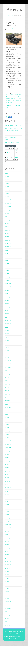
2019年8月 (7, 454)
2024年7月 (7, 257)
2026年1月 (7, 196)
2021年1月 (7, 397)
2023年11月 (8, 283)
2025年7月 (7, 216)
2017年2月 (7, 554)
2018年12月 (8, 481)
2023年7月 (7, 297)
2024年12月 (8, 240)
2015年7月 (7, 618)
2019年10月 (8, 447)
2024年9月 (7, 250)
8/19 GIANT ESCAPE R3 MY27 (12, 142)
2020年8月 (7, 414)
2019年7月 (7, 457)
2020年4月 (7, 427)
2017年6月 (7, 541)
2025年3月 (7, 230)
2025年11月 (8, 203)
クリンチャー (11, 96)
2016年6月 (7, 581)
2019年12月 (8, 441)
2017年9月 (7, 531)
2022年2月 (7, 354)
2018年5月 (7, 504)
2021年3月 (7, 390)
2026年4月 (7, 186)
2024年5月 (7, 263)
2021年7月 (7, 377)
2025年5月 (7, 223)
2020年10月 (8, 407)
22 (15, 157)
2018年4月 (7, 508)
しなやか (16, 94)
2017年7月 (7, 538)
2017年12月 (8, 521)
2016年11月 (8, 565)
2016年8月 (7, 575)
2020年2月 (7, 434)
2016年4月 (7, 588)
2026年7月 (7, 176)
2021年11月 (8, 364)
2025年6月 (7, 220)
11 (7, 155)
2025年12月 (8, 200)
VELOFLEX (8, 94)
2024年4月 (7, 267)
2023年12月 (8, 280)
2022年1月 (7, 357)
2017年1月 (7, 558)
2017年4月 (7, 548)
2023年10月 (8, 287)
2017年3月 (7, 551)
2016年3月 (7, 591)
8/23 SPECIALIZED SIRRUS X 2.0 (13, 125)
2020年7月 (7, 417)
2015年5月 (7, 625)
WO (12, 94)
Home (7, 15)
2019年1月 (7, 477)
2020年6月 (7, 421)
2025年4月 (7, 226)
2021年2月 (7, 394)
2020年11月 (8, 404)
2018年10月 (8, 487)
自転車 (17, 100)
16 (17, 155)
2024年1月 (7, 277)
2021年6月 (7, 380)
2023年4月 (7, 307)
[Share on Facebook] (10, 117)
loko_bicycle (13, 28)
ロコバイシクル (14, 98)
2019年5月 (7, 464)
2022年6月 (7, 340)
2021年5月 (7, 384)
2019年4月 (7, 467)
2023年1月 (7, 317)
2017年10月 (8, 528)
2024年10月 (8, 246)
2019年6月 (7, 461)
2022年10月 (8, 327)
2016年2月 (7, 595)
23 (17, 157)
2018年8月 (7, 494)
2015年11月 (8, 605)
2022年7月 (7, 337)
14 (13, 155)
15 (15, 155)
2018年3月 (7, 511)
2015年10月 (8, 608)
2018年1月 (7, 518)
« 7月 (6, 165)
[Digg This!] (11, 117)
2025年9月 (7, 210)
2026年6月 (7, 180)
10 (5, 155)
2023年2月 (7, 313)
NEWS (11, 15)
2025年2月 (7, 233)
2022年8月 (7, 334)
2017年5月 (7, 544)
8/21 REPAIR (8, 134)
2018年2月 (7, 514)
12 (9, 155)
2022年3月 (7, 350)
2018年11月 (8, 484)
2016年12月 (8, 561)
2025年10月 (8, 206)
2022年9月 (7, 330)
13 (11, 155)
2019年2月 (7, 474)
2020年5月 (7, 424)
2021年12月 (8, 360)
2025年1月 (7, 236)
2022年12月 (8, 320)
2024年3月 (7, 270)
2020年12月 (8, 400)
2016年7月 (7, 578)
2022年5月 (7, 344)
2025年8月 (7, 213)
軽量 (11, 102)
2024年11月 (8, 243)
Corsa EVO (17, 93)
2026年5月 (7, 183)
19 (9, 157)
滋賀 (14, 100)
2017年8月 (7, 534)
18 (7, 157)
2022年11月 (8, 324)
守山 (12, 100)
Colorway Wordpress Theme (11, 636)
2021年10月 (8, 367)
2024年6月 (7, 260)
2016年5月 (7, 585)
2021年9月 (7, 370)
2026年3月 (7, 190)
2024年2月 (7, 273)
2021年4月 (7, 387)
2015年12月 (8, 601)
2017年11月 (8, 524)
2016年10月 (8, 568)
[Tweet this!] (6, 117)
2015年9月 (7, 611)
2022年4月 (7, 347)
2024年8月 (7, 253)
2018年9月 (7, 491)
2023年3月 (7, 310)
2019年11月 (8, 444)
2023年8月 (7, 293)
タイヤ (17, 96)
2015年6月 (7, 621)
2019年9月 (7, 451)
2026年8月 (7, 173)
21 (13, 157)
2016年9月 (7, 571)
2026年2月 (7, 193)
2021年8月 (7, 374)
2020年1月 (7, 437)
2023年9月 (7, 290)
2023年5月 (7, 303)
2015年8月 (7, 615)
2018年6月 (7, 501)
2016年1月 (7, 598)
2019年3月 (7, 471)
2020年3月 (7, 431)
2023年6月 (7, 300)
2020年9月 (7, 411)
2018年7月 (7, 498)
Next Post (18, 105)
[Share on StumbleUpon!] (8, 117)
